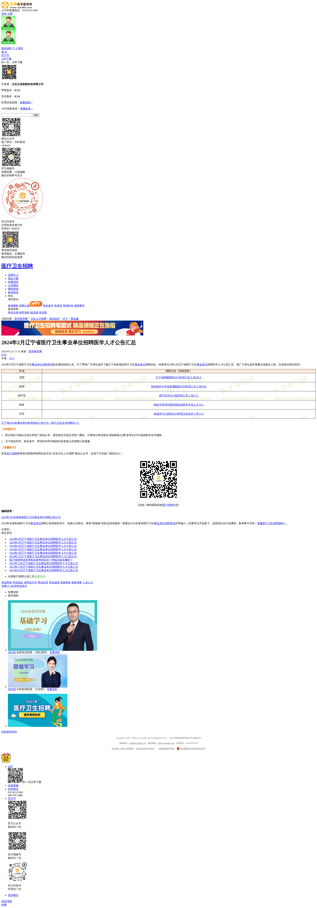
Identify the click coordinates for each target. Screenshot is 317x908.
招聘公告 (24, 305)
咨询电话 (13, 789)
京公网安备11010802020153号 (193, 748)
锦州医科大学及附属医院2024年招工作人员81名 (179, 386)
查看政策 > (26, 108)
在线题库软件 (9, 731)
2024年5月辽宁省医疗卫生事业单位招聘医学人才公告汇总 (43, 542)
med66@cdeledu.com (137, 743)
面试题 (34, 312)
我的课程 (6, 48)
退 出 (4, 51)
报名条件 (48, 305)
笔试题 (43, 312)
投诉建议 (13, 895)
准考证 (58, 305)
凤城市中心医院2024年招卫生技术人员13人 (179, 413)
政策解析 (13, 305)
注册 (10, 13)
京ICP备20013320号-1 (145, 748)
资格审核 (65, 582)
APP (10, 766)
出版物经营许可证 (167, 748)
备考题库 (13, 292)
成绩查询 (79, 305)
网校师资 (13, 289)
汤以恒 (12, 652)
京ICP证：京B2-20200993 (123, 748)
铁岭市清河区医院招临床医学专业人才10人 (179, 404)
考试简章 (6, 582)
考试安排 (43, 582)
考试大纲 (13, 312)
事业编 (75, 318)
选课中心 (13, 275)
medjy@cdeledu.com (166, 743)
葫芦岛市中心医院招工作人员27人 (179, 395)
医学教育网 (21, 318)
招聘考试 (47, 364)
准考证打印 (30, 582)
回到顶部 (6, 901)
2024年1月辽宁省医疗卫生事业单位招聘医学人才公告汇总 (43, 556)
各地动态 (54, 318)
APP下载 (6, 58)
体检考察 (76, 582)
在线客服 (13, 785)
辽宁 (65, 318)
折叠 (4, 904)
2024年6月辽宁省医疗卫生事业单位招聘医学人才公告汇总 (43, 539)
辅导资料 (24, 312)
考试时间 (68, 305)
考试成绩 (54, 582)
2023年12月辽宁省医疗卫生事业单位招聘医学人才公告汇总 (43, 563)
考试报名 (18, 582)
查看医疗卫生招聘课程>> (272, 523)
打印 (4, 355)
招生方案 (13, 278)
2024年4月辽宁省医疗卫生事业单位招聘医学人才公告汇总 (43, 546)
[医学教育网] (16, 7)
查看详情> (40, 576)
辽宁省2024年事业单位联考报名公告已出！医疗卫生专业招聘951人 (40, 422)
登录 (4, 13)
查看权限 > (26, 102)
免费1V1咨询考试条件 (14, 586)
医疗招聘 (12, 453)
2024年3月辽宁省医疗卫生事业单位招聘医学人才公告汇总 (43, 549)
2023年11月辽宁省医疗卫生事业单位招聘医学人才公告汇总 (43, 566)
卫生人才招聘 (38, 318)
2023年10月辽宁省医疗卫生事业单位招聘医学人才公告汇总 (43, 570)
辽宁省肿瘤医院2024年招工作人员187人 (179, 377)
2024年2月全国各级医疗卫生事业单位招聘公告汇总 (31, 517)
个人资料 (18, 48)
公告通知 (13, 285)
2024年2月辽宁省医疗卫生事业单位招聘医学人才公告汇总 (43, 553)
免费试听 (13, 282)
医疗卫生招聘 (17, 266)
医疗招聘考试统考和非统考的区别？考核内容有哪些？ (41, 559)
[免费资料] (6, 761)
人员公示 (88, 582)
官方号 (5, 55)
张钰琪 (12, 689)
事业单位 (37, 364)
